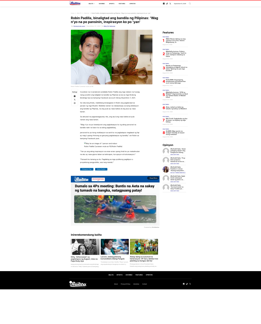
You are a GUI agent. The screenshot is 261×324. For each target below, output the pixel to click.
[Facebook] (74, 96)
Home (73, 13)
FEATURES (122, 3)
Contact (144, 284)
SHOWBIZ (102, 3)
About (116, 284)
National (86, 13)
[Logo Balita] (75, 3)
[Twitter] (74, 100)
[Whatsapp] (75, 103)
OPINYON (132, 3)
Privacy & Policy (125, 284)
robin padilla (101, 169)
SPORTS (111, 3)
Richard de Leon (79, 26)
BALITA (91, 3)
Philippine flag (86, 169)
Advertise (136, 284)
